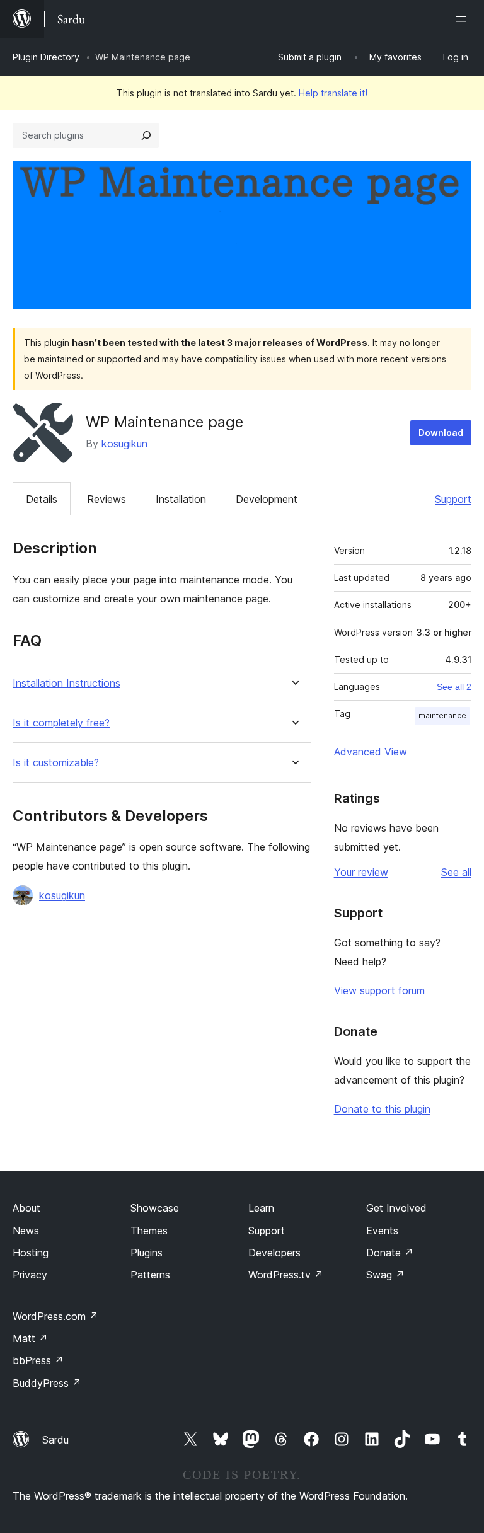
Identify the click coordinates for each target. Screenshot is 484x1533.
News (26, 1230)
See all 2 (454, 687)
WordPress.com (55, 1316)
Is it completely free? (61, 723)
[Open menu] (464, 19)
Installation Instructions (66, 683)
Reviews (106, 499)
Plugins (146, 1252)
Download (440, 432)
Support (453, 499)
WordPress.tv (285, 1274)
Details (41, 499)
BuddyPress (47, 1383)
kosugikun (124, 443)
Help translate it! (333, 93)
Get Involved (396, 1208)
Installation (181, 499)
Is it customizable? (56, 763)
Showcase (154, 1208)
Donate (389, 1252)
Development (266, 499)
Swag (385, 1274)
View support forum (379, 990)
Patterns (150, 1274)
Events (382, 1230)
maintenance (442, 715)
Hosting (31, 1252)
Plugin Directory (46, 57)
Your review (361, 872)
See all (456, 872)
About (26, 1208)
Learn (261, 1208)
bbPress (38, 1360)
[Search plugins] (146, 135)
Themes (149, 1230)
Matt (30, 1338)
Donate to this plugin (382, 1109)
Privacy (30, 1274)
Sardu (55, 1439)
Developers (274, 1252)
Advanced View (370, 751)
